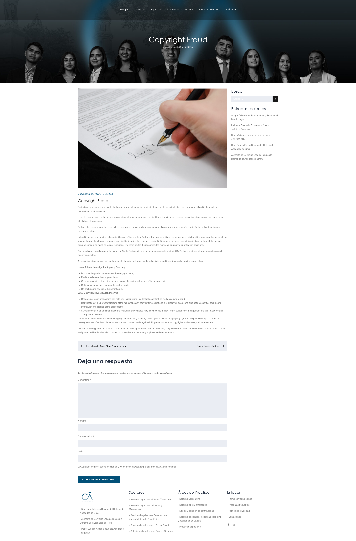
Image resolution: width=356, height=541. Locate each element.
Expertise (171, 9)
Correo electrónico (87, 436)
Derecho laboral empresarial (193, 505)
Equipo (154, 9)
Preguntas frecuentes (238, 505)
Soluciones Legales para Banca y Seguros (151, 531)
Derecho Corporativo (189, 499)
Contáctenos (230, 9)
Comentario (84, 380)
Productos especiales (190, 527)
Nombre (82, 421)
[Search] (275, 99)
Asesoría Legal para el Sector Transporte (150, 499)
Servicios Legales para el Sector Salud (149, 525)
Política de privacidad (239, 511)
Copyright (82, 194)
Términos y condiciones (240, 499)
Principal (124, 9)
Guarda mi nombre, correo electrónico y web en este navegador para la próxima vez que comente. (128, 467)
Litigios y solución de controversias (196, 511)
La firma (138, 9)
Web (80, 451)
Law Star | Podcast (208, 9)
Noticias (189, 9)
